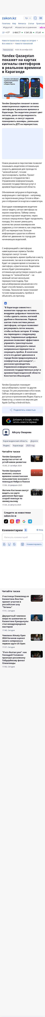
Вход (41, 530)
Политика (6, 23)
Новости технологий (24, 43)
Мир (14, 23)
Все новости (7, 43)
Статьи (31, 23)
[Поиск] (35, 18)
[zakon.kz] (9, 18)
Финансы (22, 23)
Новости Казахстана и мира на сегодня (19, 40)
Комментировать (34, 544)
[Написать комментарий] (22, 537)
